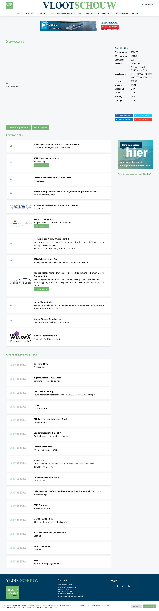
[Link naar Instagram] (146, 4)
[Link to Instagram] (117, 586)
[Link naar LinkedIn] (149, 4)
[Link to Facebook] (112, 586)
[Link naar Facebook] (142, 4)
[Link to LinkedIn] (123, 586)
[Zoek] (141, 13)
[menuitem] (19, 13)
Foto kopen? (40, 127)
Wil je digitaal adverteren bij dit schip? (134, 174)
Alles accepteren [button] (149, 606)
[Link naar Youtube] (152, 4)
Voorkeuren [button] (136, 606)
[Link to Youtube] (129, 586)
